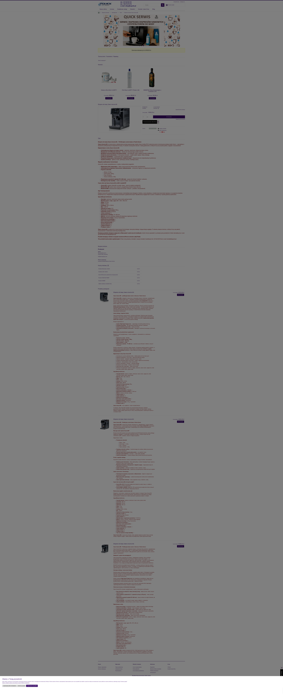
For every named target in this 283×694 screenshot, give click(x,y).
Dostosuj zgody (21, 685)
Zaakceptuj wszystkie (32, 685)
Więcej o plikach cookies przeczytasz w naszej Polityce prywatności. (16, 682)
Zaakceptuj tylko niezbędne (9, 685)
